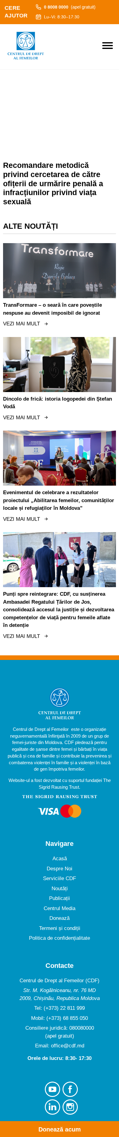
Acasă (59, 858)
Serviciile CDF (59, 878)
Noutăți (60, 888)
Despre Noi (59, 869)
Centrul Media (59, 908)
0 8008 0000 (70, 6)
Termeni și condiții (59, 928)
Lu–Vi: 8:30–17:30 (61, 16)
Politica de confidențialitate (59, 938)
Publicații (59, 898)
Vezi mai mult (21, 324)
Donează (59, 918)
